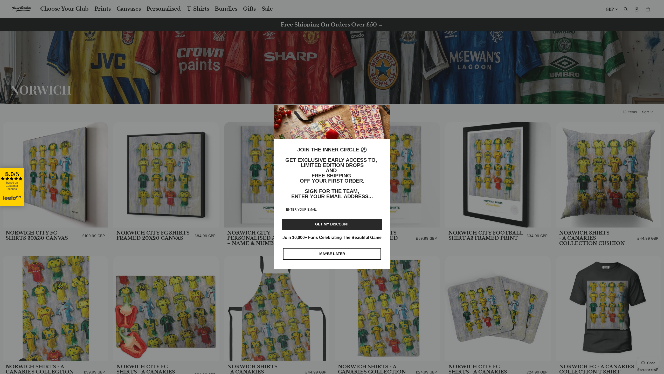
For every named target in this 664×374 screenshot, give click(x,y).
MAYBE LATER (332, 254)
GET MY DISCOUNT (332, 224)
